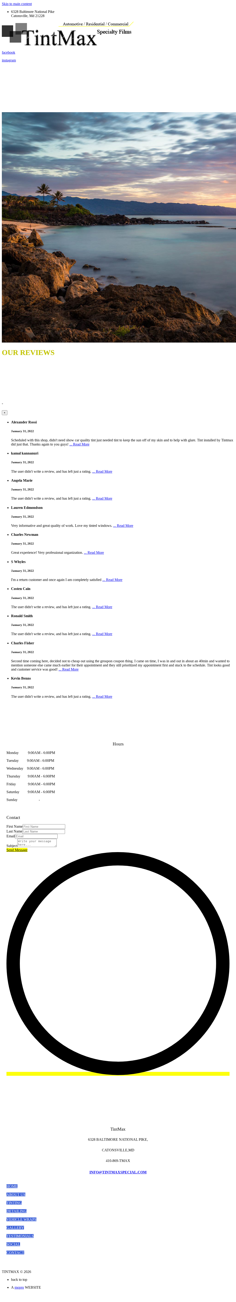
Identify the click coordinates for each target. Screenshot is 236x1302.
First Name (14, 826)
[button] (12, 1186)
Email (10, 836)
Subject (11, 846)
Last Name (14, 831)
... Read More (79, 444)
